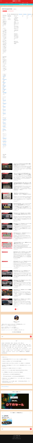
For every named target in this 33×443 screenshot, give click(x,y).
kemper (27, 344)
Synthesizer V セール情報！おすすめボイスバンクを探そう (12, 368)
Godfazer (25, 14)
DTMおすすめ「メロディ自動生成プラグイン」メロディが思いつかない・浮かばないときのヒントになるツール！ (16, 379)
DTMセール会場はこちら (16, 437)
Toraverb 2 (4, 103)
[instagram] (14, 332)
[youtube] (18, 332)
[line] (17, 332)
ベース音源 (3, 351)
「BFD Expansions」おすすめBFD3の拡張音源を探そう (11, 374)
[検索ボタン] (32, 1)
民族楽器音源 (27, 351)
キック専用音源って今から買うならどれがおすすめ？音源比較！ (12, 372)
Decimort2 (4, 144)
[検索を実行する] (31, 336)
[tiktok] (15, 332)
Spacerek (20, 14)
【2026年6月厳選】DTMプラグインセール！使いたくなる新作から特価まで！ (15, 359)
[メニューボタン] (1, 1)
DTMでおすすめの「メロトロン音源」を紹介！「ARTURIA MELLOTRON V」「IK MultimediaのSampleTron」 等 (15, 382)
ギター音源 (25, 347)
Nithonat (4, 82)
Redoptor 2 (4, 138)
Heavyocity (20, 344)
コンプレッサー (4, 348)
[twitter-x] (12, 332)
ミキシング (13, 351)
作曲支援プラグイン (22, 351)
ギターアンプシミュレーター (19, 347)
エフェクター (3, 347)
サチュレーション (9, 348)
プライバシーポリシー (5, 386)
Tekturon (4, 106)
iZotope (24, 344)
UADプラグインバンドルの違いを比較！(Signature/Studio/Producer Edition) (15, 370)
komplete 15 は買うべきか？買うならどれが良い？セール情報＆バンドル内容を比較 (16, 363)
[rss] (18, 435)
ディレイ (30, 348)
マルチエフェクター (8, 351)
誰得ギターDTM (16, 1)
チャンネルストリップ (25, 348)
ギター (13, 347)
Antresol (4, 126)
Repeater (4, 109)
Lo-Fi (29, 344)
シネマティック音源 (15, 348)
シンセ (20, 348)
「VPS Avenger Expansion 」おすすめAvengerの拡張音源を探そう (13, 376)
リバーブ (17, 351)
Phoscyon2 (4, 79)
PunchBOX (4, 92)
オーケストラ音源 (8, 347)
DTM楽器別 (14, 344)
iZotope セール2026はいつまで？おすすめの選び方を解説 (11, 361)
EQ (17, 344)
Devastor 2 (4, 141)
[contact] (20, 332)
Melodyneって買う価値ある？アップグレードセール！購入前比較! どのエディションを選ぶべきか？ (16, 366)
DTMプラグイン (5, 357)
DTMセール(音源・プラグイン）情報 (6, 344)
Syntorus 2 (4, 119)
